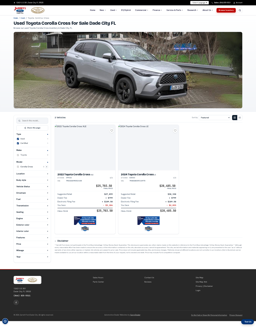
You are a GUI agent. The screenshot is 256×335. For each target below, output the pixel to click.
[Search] (19, 120)
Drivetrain (21, 193)
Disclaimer (62, 240)
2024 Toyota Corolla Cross (138, 174)
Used (113, 10)
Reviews (147, 282)
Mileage (20, 250)
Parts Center (98, 282)
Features (20, 237)
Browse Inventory (226, 10)
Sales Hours (98, 277)
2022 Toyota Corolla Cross (75, 174)
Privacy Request (235, 315)
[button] (85, 220)
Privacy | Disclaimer (204, 286)
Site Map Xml (201, 282)
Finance (157, 10)
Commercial (141, 10)
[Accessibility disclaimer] (5, 321)
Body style (21, 180)
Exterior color (22, 225)
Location (20, 173)
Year (18, 256)
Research (192, 10)
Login (198, 290)
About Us (208, 10)
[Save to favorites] (111, 130)
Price (18, 244)
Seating (19, 212)
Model (19, 162)
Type (18, 134)
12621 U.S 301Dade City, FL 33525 (22, 290)
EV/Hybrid (126, 10)
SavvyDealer (135, 315)
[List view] (239, 117)
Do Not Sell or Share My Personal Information (209, 315)
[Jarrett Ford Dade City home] (31, 10)
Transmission (22, 205)
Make (19, 150)
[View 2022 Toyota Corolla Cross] (85, 147)
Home (92, 10)
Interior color (22, 231)
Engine (19, 218)
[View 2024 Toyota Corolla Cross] (148, 147)
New (103, 10)
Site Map (199, 277)
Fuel (18, 199)
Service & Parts (175, 10)
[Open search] (239, 10)
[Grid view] (234, 117)
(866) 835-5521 (22, 295)
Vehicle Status (23, 186)
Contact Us (149, 277)
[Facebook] (16, 302)
